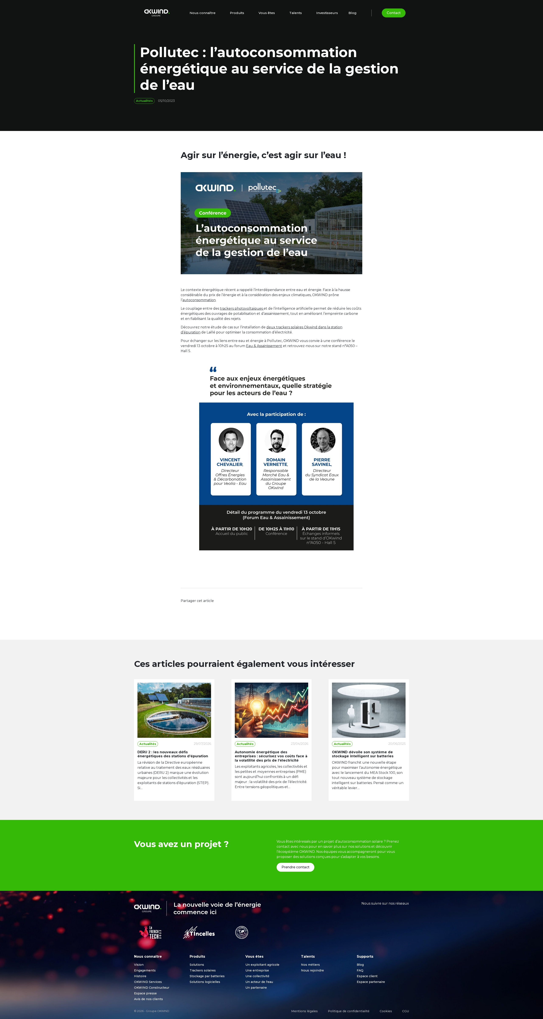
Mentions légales (304, 1011)
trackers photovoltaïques (242, 308)
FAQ (360, 970)
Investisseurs (327, 13)
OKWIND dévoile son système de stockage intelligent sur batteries (362, 754)
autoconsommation (199, 300)
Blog (352, 13)
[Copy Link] (209, 608)
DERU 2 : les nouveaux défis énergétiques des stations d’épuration (173, 754)
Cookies (386, 1011)
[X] (193, 608)
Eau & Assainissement (264, 346)
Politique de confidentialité (348, 1011)
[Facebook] (185, 608)
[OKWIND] (157, 12)
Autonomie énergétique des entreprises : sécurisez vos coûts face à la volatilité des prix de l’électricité (271, 756)
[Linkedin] (201, 608)
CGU (405, 1011)
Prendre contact (295, 867)
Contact (394, 13)
